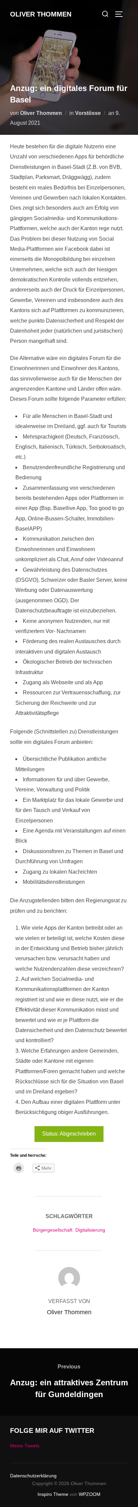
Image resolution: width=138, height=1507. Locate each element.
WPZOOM (89, 1494)
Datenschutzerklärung (33, 1475)
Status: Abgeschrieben (69, 1134)
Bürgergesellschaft (52, 1230)
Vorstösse (88, 113)
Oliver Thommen (40, 14)
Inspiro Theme (53, 1494)
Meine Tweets (25, 1445)
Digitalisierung (90, 1230)
